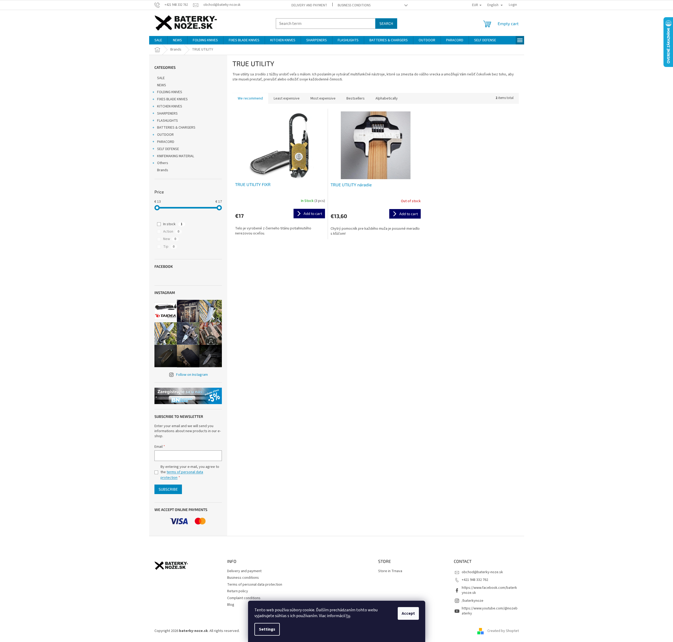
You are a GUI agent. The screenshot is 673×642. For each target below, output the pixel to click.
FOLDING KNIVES (169, 92)
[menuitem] (158, 40)
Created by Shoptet (503, 631)
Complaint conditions (243, 598)
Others (162, 163)
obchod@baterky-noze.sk (482, 572)
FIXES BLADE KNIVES (172, 99)
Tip (169, 246)
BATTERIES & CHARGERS (176, 127)
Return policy (237, 591)
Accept (408, 613)
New (169, 239)
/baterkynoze (472, 600)
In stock (172, 224)
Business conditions (354, 5)
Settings (267, 629)
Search (386, 23)
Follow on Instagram (192, 374)
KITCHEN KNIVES (169, 106)
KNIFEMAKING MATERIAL (175, 156)
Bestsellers (355, 98)
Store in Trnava (390, 571)
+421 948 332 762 (475, 579)
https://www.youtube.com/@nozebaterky (490, 611)
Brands (162, 170)
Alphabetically (387, 98)
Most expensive (323, 98)
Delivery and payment (309, 5)
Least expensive (287, 98)
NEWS (161, 85)
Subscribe (168, 489)
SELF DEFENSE (168, 149)
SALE (161, 78)
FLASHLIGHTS (167, 120)
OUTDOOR (165, 134)
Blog (230, 604)
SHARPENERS (167, 113)
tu (348, 616)
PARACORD (165, 141)
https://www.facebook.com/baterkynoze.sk (489, 590)
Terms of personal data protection (254, 584)
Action (171, 231)
